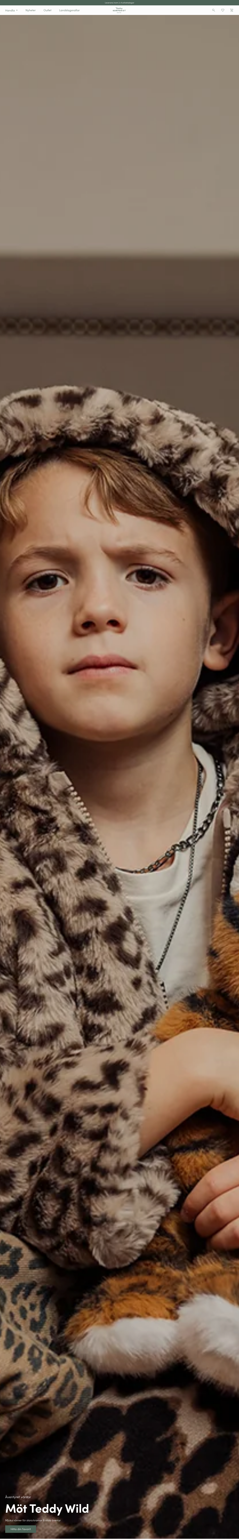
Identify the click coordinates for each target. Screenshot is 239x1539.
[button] (11, 10)
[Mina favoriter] (223, 10)
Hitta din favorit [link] (9, 16)
